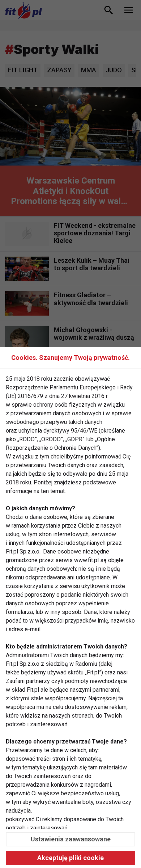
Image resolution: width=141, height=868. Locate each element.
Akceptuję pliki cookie (70, 858)
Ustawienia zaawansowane (71, 839)
